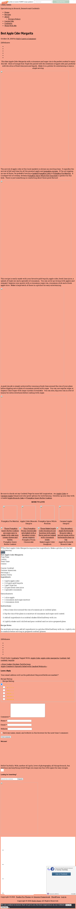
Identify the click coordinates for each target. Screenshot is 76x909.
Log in (63, 897)
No (70, 905)
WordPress (55, 897)
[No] (9, 907)
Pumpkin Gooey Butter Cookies (39, 498)
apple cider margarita (50, 658)
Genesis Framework (42, 897)
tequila (11, 660)
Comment (5, 717)
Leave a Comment (28, 39)
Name (4, 721)
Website (4, 729)
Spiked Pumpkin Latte (41, 173)
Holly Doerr (36, 901)
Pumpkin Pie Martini (62, 173)
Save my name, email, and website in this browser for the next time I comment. (35, 733)
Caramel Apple (7, 496)
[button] (38, 2)
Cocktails (15, 658)
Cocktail (63, 658)
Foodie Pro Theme (23, 897)
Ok (67, 905)
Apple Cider (61, 493)
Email (4, 725)
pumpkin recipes (51, 171)
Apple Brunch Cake (16, 498)
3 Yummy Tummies (6, 5)
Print (3, 552)
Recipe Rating (6, 679)
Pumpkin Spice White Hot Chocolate (42, 175)
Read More (4, 907)
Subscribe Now (61, 1)
